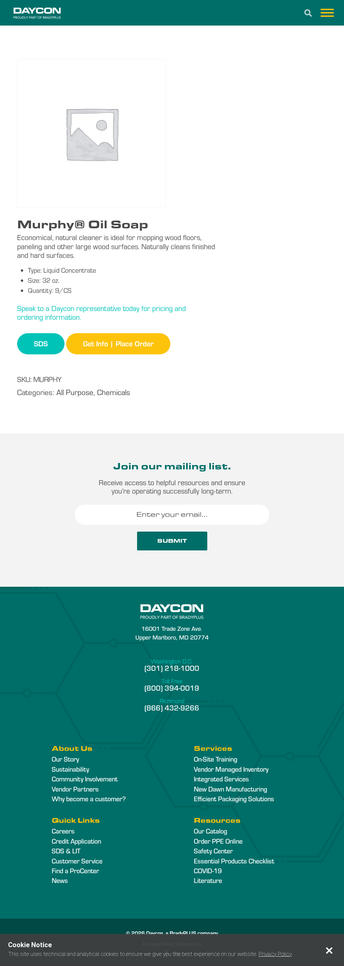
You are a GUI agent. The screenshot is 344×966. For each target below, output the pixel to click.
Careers (63, 831)
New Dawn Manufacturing (230, 789)
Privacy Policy (275, 954)
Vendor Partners (75, 789)
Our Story (65, 759)
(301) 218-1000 (171, 667)
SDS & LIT (66, 850)
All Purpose (74, 392)
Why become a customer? (89, 798)
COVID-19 (208, 870)
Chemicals (113, 392)
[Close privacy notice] (329, 950)
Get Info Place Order (118, 343)
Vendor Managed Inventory (231, 769)
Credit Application (76, 841)
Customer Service (77, 860)
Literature (208, 880)
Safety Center (213, 850)
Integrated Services (221, 778)
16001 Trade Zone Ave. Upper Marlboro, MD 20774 (172, 632)
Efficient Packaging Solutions (234, 798)
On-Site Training (215, 759)
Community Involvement (85, 778)
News (60, 880)
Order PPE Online (218, 841)
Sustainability (70, 769)
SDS (41, 343)
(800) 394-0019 (171, 687)
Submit (172, 541)
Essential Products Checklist (234, 860)
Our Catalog (210, 831)
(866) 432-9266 (171, 707)
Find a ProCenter (75, 870)
